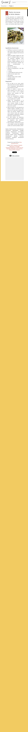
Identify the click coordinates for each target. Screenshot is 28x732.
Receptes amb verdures (16, 148)
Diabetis (20, 145)
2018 (11, 145)
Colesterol (15, 145)
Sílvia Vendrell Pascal (16, 143)
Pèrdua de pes (19, 147)
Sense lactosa (12, 149)
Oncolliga (17, 146)
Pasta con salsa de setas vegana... (14, 13)
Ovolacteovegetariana (11, 147)
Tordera (18, 149)
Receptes (9, 148)
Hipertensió (12, 146)
